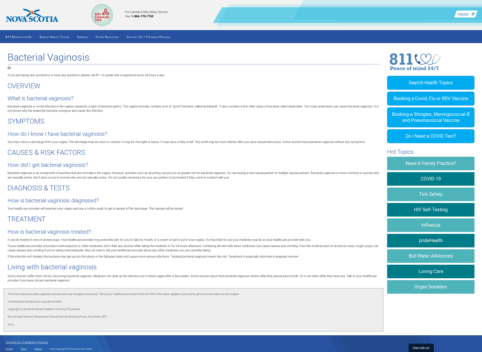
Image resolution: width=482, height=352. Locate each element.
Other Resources (107, 37)
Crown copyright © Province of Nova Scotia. (71, 349)
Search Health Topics (54, 37)
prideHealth (431, 240)
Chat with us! (421, 348)
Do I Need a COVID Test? (431, 136)
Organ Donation (431, 287)
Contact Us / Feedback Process (149, 37)
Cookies (38, 349)
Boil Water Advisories (431, 256)
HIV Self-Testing (431, 209)
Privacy (9, 349)
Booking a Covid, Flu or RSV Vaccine (431, 98)
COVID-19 (431, 179)
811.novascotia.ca (19, 37)
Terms (24, 349)
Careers (82, 37)
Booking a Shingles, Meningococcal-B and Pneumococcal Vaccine (431, 117)
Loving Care (431, 271)
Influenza (430, 225)
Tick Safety (430, 194)
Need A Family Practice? (431, 163)
